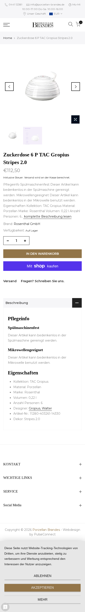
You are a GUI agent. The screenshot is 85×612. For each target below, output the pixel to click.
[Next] (75, 86)
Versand (29, 177)
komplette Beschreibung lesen (47, 216)
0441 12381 (15, 4)
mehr (43, 599)
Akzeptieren (42, 587)
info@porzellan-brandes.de (47, 4)
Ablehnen (42, 576)
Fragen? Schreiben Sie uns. (42, 281)
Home (7, 38)
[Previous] (9, 86)
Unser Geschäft (36, 13)
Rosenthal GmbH (27, 224)
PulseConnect (45, 534)
